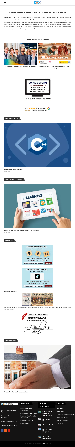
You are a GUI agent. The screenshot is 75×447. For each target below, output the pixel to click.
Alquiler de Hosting (48, 425)
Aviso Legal (60, 411)
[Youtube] (9, 430)
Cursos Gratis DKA (25, 423)
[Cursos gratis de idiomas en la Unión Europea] (20, 54)
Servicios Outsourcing (26, 420)
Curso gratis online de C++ (14, 169)
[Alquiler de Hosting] (39, 425)
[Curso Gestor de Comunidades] (37, 367)
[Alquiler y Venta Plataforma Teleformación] (39, 429)
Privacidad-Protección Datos (65, 414)
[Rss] (5, 430)
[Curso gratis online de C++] (37, 145)
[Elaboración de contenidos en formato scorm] (37, 206)
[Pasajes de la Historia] (37, 299)
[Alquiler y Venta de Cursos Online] (39, 437)
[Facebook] (2, 430)
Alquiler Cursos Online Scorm (28, 413)
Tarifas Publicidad (62, 420)
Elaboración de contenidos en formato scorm (21, 230)
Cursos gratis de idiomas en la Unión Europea (20, 67)
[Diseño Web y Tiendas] (39, 419)
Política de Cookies (62, 417)
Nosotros (60, 408)
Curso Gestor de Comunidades (16, 392)
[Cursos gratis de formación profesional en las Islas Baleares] (54, 54)
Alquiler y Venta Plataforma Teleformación (47, 431)
